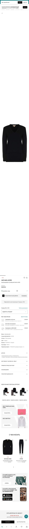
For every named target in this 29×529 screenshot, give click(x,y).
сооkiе (17, 7)
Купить (5, 400)
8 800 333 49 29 (14, 515)
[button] (3, 275)
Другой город (24, 316)
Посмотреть (7, 413)
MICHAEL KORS (7, 334)
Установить (24, 295)
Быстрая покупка (21, 522)
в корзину (7, 522)
